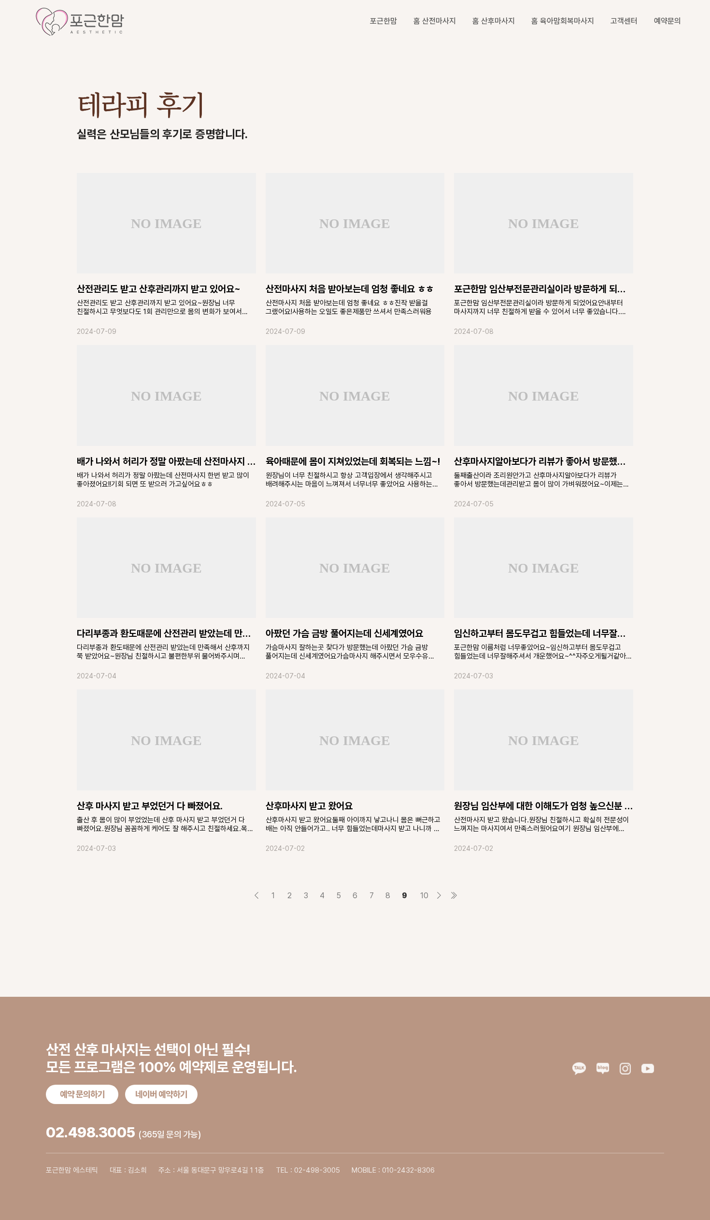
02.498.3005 (90, 1132)
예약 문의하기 (82, 1094)
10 (422, 895)
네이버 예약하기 (161, 1094)
